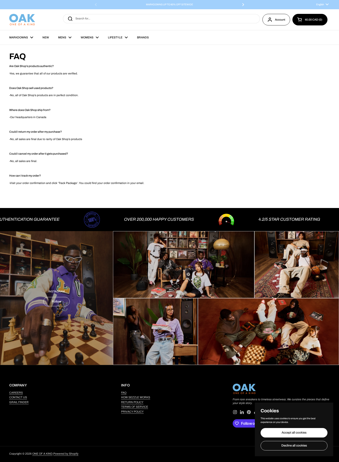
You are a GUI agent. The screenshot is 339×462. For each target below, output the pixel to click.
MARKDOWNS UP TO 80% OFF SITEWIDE (169, 4)
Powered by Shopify (65, 453)
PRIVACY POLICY (132, 411)
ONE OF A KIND (42, 453)
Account (280, 19)
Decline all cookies (294, 445)
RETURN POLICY (132, 402)
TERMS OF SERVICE (134, 406)
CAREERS (16, 392)
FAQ (123, 392)
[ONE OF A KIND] (22, 19)
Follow (56, 301)
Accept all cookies (294, 432)
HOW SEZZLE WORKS (135, 397)
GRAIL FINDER (19, 402)
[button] (309, 19)
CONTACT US (18, 397)
